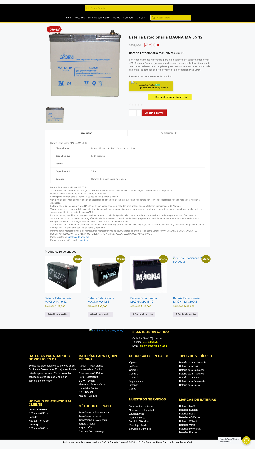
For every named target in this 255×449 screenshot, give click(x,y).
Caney (132, 388)
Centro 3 (133, 377)
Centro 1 (133, 370)
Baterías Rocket (188, 432)
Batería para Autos (189, 377)
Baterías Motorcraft (190, 428)
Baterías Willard (188, 421)
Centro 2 (133, 373)
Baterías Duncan (188, 409)
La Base (133, 366)
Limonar (133, 385)
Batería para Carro (189, 385)
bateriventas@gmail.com (153, 345)
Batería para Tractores (191, 373)
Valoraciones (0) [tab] (169, 133)
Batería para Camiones (192, 370)
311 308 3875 (150, 342)
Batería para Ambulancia (192, 362)
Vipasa (133, 362)
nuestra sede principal (160, 76)
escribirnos (84, 240)
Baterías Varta (187, 424)
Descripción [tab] (86, 133)
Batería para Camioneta (192, 381)
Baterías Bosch (187, 413)
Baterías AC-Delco (189, 417)
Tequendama (136, 381)
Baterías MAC (187, 406)
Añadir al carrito (154, 112)
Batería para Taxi (188, 366)
